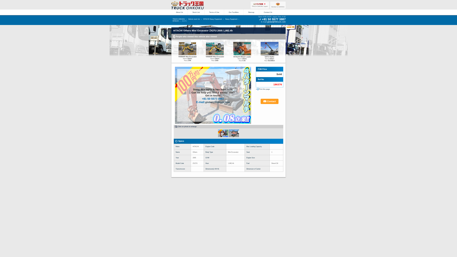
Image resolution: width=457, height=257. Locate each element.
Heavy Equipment (231, 19)
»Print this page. (263, 89)
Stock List (196, 12)
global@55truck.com (276, 22)
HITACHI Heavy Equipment (212, 19)
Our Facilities (234, 12)
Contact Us (268, 12)
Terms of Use (214, 12)
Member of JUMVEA (277, 7)
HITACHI (176, 21)
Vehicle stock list (194, 19)
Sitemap (251, 12)
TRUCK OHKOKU (179, 19)
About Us (179, 12)
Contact (271, 101)
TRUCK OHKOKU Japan (260, 6)
